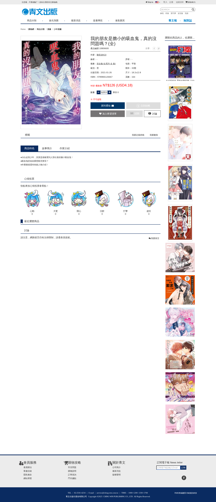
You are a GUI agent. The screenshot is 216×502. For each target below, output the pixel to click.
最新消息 (76, 20)
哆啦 (162, 13)
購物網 (31, 29)
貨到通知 (106, 105)
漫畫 (49, 29)
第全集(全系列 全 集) (106, 63)
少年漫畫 (58, 29)
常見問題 (72, 467)
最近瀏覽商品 (31, 221)
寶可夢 (174, 13)
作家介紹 (65, 148)
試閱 (136, 113)
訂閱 (183, 467)
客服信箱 (28, 471)
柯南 (168, 13)
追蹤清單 (180, 2)
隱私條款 (28, 474)
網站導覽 (28, 478)
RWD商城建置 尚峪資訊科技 (186, 493)
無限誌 (188, 20)
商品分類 (31, 20)
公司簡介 (116, 467)
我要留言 (155, 238)
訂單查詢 (72, 474)
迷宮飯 (181, 13)
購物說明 (72, 471)
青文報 (173, 20)
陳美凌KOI (101, 55)
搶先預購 (53, 20)
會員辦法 (28, 467)
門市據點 (72, 478)
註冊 (171, 2)
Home (23, 29)
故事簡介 (47, 148)
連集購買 (120, 20)
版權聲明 (116, 474)
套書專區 (98, 20)
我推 (187, 13)
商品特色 (29, 148)
